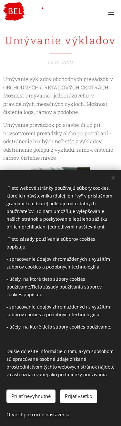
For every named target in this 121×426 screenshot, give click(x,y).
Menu (111, 11)
